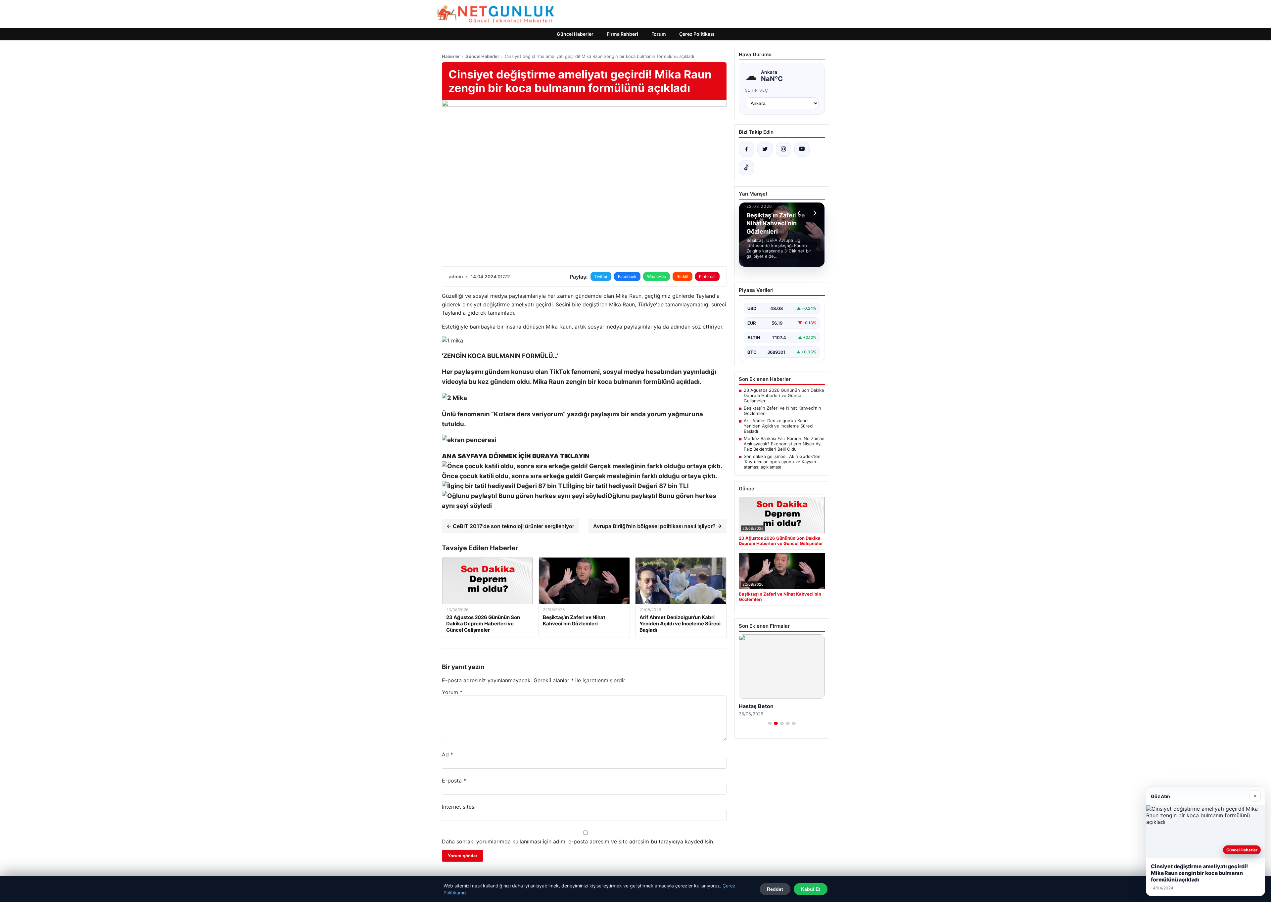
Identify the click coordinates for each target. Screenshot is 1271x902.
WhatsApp (656, 276)
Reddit (682, 276)
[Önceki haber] (800, 213)
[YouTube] (802, 149)
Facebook (627, 276)
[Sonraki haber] (814, 213)
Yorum (452, 692)
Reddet (775, 889)
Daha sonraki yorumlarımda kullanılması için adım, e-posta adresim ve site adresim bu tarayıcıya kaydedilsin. (578, 841)
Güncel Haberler (575, 34)
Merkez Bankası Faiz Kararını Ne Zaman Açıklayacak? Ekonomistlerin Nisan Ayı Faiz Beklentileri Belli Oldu (784, 444)
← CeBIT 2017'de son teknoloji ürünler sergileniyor (510, 526)
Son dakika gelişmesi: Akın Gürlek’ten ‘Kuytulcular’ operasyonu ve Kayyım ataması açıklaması (782, 462)
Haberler (451, 56)
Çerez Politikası (696, 34)
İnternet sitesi (459, 806)
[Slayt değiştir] (770, 723)
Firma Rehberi (622, 34)
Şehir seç (757, 90)
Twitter (600, 276)
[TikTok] (746, 167)
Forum (658, 34)
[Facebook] (746, 149)
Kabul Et (810, 889)
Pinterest (707, 276)
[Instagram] (783, 149)
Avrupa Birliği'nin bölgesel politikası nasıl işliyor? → (657, 526)
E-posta (454, 780)
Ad (447, 754)
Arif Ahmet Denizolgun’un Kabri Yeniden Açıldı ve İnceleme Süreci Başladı (778, 426)
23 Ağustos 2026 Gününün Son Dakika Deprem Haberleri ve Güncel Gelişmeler (784, 395)
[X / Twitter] (765, 149)
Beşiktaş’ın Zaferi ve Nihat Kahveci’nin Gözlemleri (782, 410)
